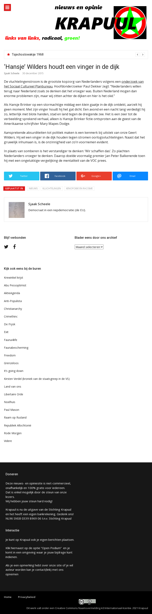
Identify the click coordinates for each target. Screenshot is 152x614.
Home (7, 597)
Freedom (10, 355)
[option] (78, 54)
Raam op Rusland (15, 417)
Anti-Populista (13, 301)
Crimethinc (11, 316)
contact (40, 570)
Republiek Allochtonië (17, 425)
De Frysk (9, 324)
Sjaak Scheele (11, 73)
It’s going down (13, 371)
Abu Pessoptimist (15, 285)
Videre (8, 441)
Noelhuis (9, 402)
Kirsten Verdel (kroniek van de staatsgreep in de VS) (37, 379)
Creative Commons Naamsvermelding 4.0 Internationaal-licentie (93, 608)
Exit (6, 332)
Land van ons (12, 386)
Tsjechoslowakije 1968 (28, 54)
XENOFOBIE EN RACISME (79, 188)
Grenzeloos (11, 363)
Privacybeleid (26, 597)
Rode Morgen (13, 433)
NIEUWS (33, 188)
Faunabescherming (16, 347)
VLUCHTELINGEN (51, 188)
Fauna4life (10, 340)
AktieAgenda (12, 293)
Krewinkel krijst (13, 277)
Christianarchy (13, 309)
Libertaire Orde (13, 394)
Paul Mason (11, 410)
